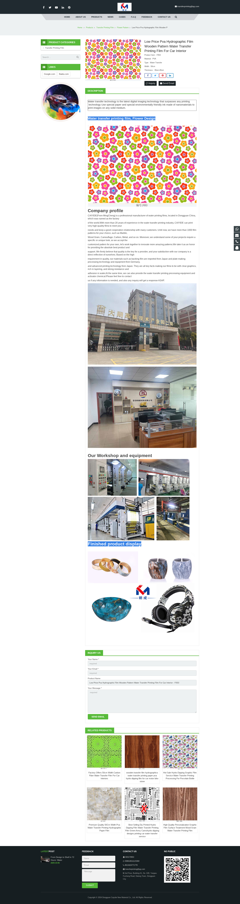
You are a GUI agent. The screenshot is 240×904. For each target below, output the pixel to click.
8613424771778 (131, 865)
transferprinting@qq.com (188, 6)
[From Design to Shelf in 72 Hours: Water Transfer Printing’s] (45, 862)
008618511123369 (132, 861)
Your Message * (95, 688)
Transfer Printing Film (54, 48)
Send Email (168, 83)
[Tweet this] (155, 75)
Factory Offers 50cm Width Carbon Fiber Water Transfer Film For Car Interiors (104, 775)
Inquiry (151, 83)
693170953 (129, 857)
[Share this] (147, 75)
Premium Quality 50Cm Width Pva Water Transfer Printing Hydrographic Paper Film (104, 828)
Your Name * (93, 659)
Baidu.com (64, 74)
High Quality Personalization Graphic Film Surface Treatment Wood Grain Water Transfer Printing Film (180, 828)
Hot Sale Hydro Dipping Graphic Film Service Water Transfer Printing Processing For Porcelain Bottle (180, 775)
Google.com (49, 74)
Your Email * (93, 669)
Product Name (94, 678)
